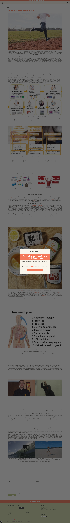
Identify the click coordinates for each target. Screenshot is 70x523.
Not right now (35, 272)
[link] (35, 251)
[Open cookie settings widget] (1, 522)
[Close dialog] (48, 249)
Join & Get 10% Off (35, 269)
